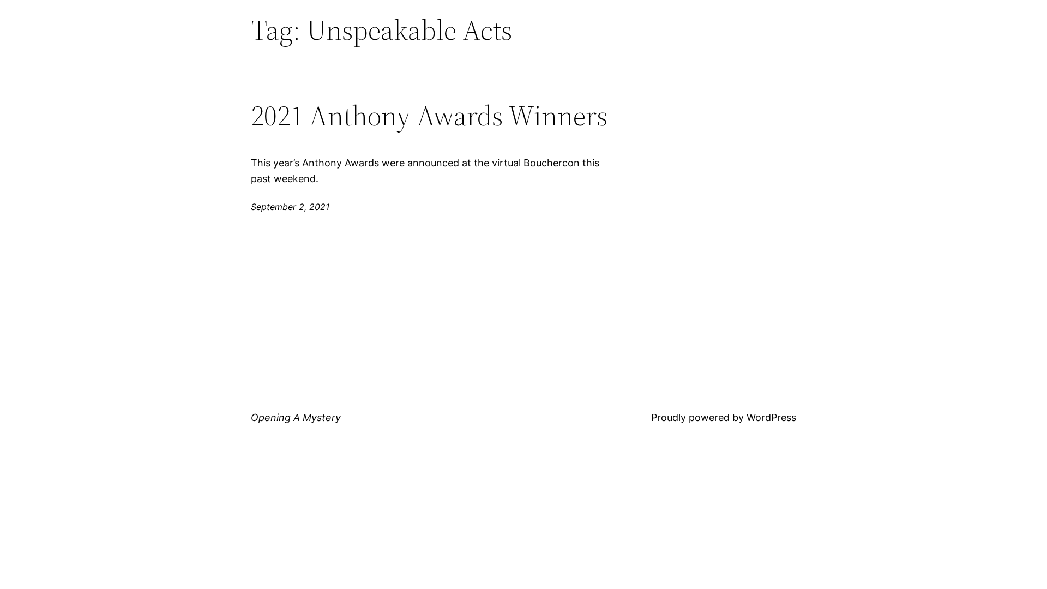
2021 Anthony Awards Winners (429, 115)
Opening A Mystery (296, 417)
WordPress (771, 417)
